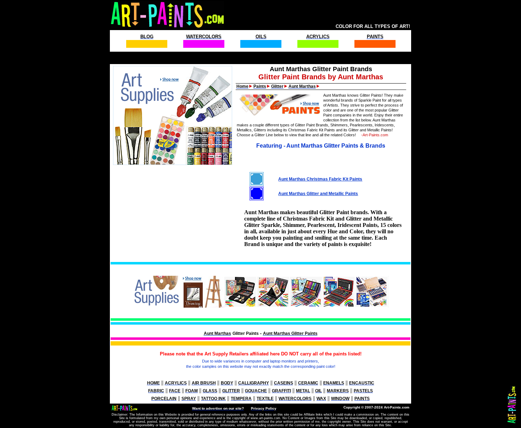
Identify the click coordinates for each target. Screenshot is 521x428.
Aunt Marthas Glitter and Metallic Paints (318, 193)
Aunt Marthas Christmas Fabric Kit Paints (320, 179)
